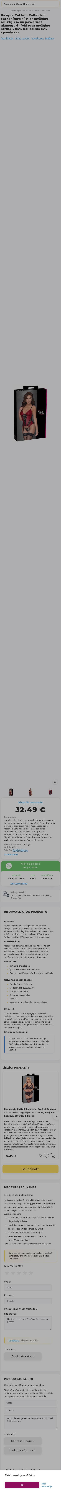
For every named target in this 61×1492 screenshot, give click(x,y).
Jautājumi (49, 38)
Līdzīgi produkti (22, 38)
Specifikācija (7, 38)
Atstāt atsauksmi (23, 1356)
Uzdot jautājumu (23, 1441)
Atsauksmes (38, 38)
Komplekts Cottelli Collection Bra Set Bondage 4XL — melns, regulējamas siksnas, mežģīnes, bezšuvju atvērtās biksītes (30, 1112)
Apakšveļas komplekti (21, 10)
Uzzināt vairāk (11, 854)
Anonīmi (11, 1349)
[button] (57, 1116)
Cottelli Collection (42, 10)
